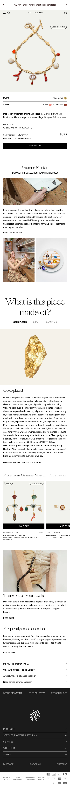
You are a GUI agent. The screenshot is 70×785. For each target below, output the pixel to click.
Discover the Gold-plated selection (22, 463)
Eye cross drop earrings (14, 535)
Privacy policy (6, 779)
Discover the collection (24, 173)
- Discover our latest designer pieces (35, 5)
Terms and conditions (30, 779)
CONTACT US (9, 653)
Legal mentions (17, 779)
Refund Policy (41, 779)
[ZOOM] (66, 88)
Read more (62, 117)
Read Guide (8, 618)
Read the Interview (48, 173)
